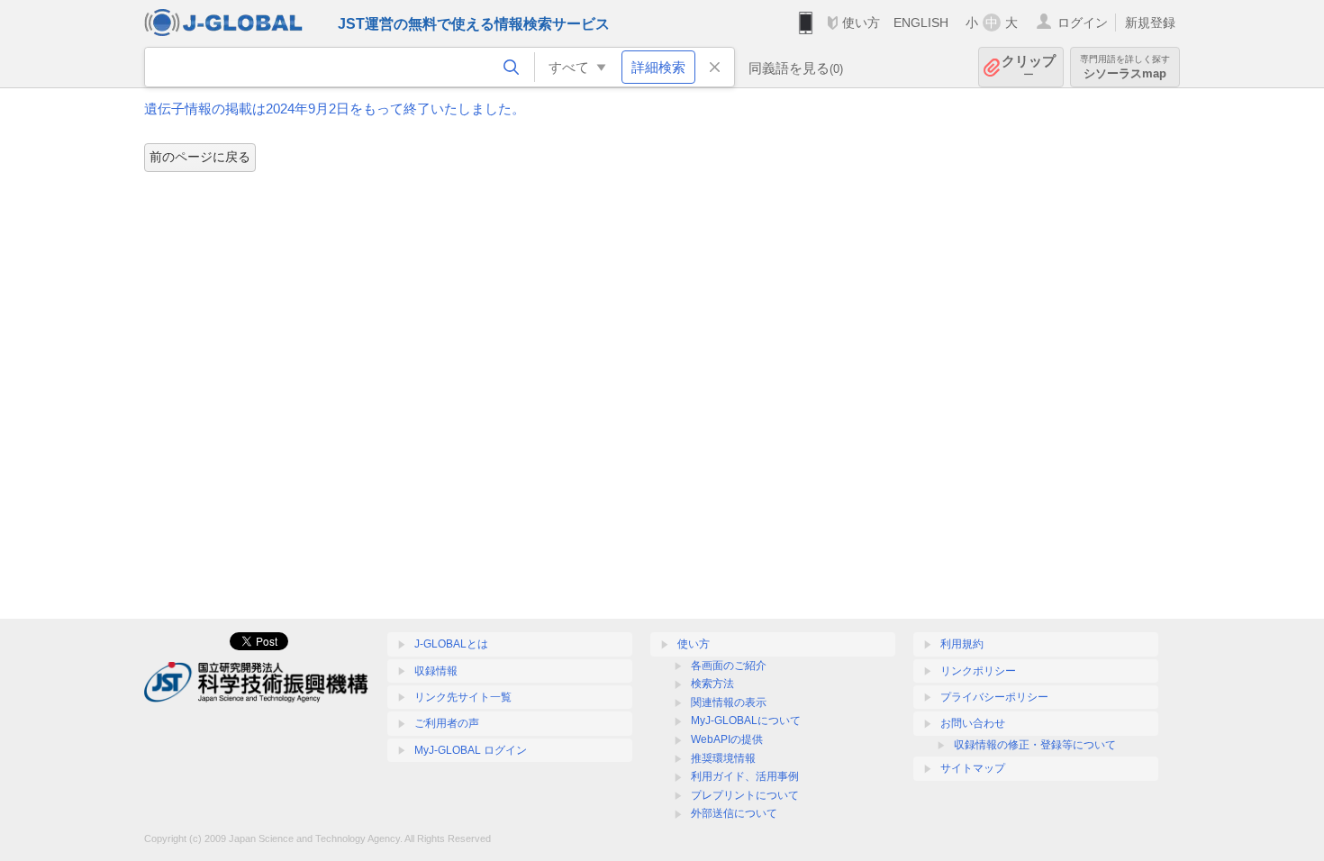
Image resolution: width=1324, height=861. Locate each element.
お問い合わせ (972, 723)
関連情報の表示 (728, 702)
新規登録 (1150, 22)
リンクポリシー (978, 671)
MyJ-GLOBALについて (746, 720)
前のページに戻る (200, 157)
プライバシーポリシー (994, 697)
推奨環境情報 (723, 758)
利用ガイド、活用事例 (745, 776)
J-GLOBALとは (451, 644)
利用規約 (962, 644)
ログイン (1082, 22)
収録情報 (436, 671)
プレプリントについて (745, 795)
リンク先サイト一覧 (463, 697)
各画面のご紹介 (728, 665)
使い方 (861, 22)
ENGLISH (920, 22)
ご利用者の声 (446, 723)
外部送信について (734, 813)
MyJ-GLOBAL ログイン (470, 750)
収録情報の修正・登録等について (1035, 745)
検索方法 (712, 683)
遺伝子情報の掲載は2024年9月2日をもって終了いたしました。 (334, 108)
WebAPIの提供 (727, 739)
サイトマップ (972, 768)
